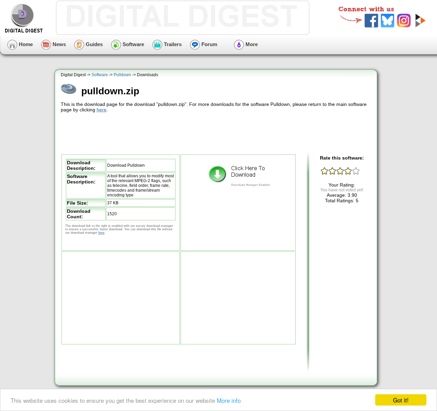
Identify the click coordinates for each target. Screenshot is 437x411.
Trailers (172, 44)
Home (25, 44)
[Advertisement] (217, 132)
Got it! (401, 400)
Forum (208, 44)
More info (229, 400)
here (102, 109)
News (58, 44)
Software (132, 44)
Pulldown (122, 74)
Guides (93, 44)
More (251, 44)
